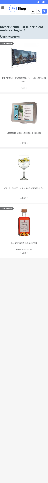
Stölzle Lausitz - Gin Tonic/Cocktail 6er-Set (24, 187)
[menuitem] (3, 7)
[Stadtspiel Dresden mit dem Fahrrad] (24, 112)
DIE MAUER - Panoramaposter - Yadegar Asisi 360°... (24, 79)
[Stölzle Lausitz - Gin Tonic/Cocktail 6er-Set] (24, 167)
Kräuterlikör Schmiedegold (24, 242)
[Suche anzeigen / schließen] (33, 11)
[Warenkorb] (44, 11)
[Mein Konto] (38, 11)
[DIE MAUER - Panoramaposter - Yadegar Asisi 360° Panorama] (24, 57)
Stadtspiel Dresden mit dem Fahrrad (24, 132)
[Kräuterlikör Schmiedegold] (24, 222)
